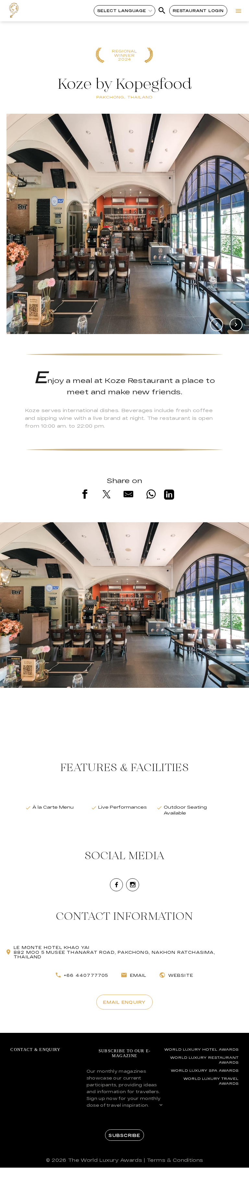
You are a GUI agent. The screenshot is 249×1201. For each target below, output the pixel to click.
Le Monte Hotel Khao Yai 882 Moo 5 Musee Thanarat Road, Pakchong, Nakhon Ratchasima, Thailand (114, 952)
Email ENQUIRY (124, 1002)
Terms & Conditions (175, 1160)
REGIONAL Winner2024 (124, 55)
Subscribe (124, 1135)
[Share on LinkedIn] (169, 496)
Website (180, 975)
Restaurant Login (198, 10)
